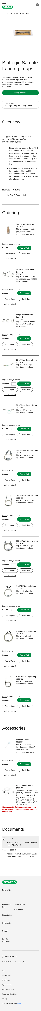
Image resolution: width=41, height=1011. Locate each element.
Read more (6, 87)
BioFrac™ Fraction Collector (18, 195)
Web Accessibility (8, 989)
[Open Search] (25, 5)
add (3, 839)
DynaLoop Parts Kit (24, 786)
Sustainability (19, 904)
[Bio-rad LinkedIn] (4, 895)
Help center (6, 923)
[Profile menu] (30, 5)
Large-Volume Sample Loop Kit (25, 316)
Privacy (4, 999)
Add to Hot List (10, 259)
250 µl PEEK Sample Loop (27, 496)
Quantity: (5, 248)
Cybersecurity (7, 985)
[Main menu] (4, 3)
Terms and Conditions (9, 994)
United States (9, 956)
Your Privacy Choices (9, 1003)
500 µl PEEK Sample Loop (27, 541)
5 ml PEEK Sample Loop (26, 677)
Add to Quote (10, 254)
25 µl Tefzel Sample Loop (26, 360)
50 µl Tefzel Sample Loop (26, 405)
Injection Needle (23, 740)
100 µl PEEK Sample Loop (27, 450)
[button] (3, 13)
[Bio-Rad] (9, 882)
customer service (22, 809)
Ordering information (20, 93)
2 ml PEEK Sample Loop (26, 631)
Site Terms (6, 980)
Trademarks (6, 975)
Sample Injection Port (25, 224)
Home (4, 971)
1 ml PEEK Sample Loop (26, 586)
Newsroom (18, 910)
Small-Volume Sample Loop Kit (25, 271)
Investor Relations (6, 940)
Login (4, 244)
